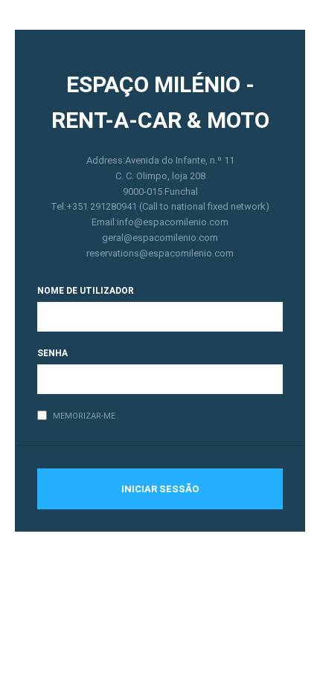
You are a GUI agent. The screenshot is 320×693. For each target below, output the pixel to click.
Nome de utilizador (85, 291)
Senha (52, 353)
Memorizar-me (84, 416)
